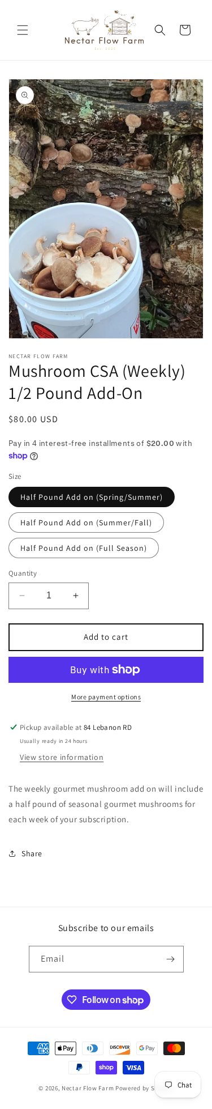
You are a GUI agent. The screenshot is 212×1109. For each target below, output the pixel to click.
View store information (61, 757)
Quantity (22, 573)
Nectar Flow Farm (88, 1088)
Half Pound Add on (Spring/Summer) (91, 497)
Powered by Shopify (144, 1088)
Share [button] (31, 853)
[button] (22, 30)
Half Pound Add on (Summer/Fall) (86, 522)
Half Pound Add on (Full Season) (83, 548)
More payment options (106, 696)
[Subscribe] (170, 959)
